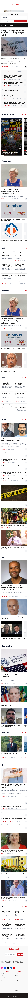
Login (7, 21)
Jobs (2, 980)
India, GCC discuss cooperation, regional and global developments (14, 460)
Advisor (16, 978)
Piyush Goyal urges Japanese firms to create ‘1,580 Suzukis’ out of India (14, 473)
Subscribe (20, 21)
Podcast (16, 990)
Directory (3, 977)
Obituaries (3, 982)
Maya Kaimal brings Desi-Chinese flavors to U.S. (13, 806)
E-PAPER (12, 14)
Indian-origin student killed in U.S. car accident (13, 478)
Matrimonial (3, 978)
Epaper (16, 987)
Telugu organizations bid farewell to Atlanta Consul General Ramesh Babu (14, 89)
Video (16, 988)
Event (2, 975)
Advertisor (17, 980)
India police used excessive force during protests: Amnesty (14, 466)
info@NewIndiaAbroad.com (7, 964)
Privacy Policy (3, 988)
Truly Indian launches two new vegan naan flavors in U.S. (14, 800)
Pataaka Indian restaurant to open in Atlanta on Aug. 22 (14, 819)
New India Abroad (7, 25)
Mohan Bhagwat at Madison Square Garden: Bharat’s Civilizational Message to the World (14, 103)
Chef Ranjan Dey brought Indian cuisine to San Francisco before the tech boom (13, 825)
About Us (16, 973)
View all (24, 114)
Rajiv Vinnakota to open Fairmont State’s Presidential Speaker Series (13, 83)
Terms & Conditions (5, 987)
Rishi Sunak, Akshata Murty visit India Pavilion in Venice (14, 453)
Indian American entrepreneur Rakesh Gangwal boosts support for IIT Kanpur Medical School (13, 76)
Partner (16, 975)
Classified (3, 973)
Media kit (16, 977)
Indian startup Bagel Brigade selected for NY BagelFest (13, 812)
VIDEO (18, 14)
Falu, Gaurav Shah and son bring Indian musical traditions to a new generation (13, 96)
